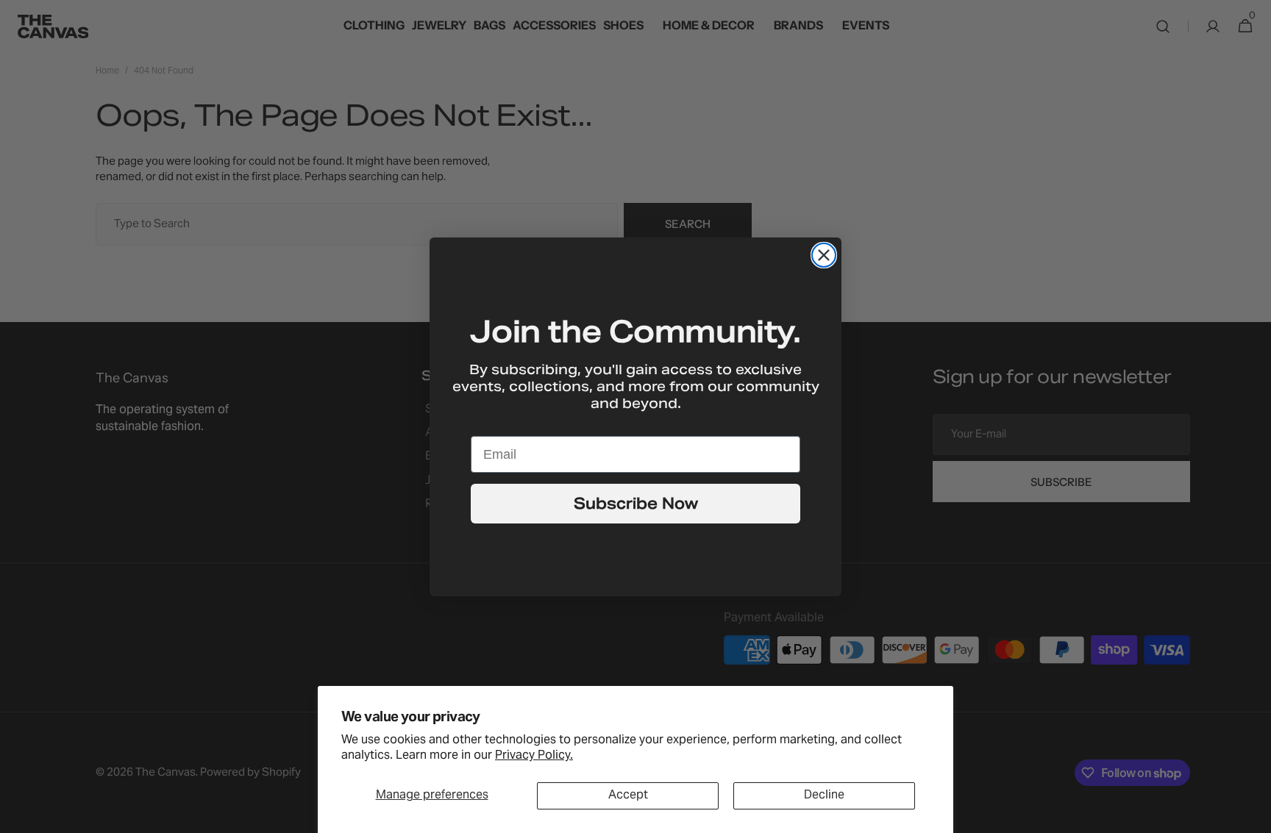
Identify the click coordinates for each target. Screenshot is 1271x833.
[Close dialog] (824, 255)
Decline (824, 795)
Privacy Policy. (534, 755)
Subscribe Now (636, 503)
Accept (628, 795)
